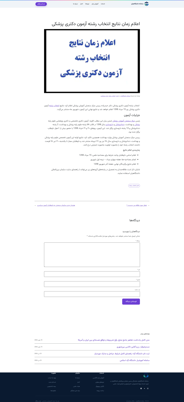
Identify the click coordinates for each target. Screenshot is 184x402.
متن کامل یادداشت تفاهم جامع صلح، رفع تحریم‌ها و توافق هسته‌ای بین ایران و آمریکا (114, 340)
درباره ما (77, 378)
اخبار (117, 96)
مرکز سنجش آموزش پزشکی (123, 121)
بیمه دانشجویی (51, 386)
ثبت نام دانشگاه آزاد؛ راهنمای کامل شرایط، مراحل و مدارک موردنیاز (122, 353)
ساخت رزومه (100, 391)
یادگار (36, 401)
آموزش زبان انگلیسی (98, 378)
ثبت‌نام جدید (52, 382)
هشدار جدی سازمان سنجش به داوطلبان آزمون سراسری (56, 205)
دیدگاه (138, 241)
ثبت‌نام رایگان (41, 4)
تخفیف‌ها (53, 391)
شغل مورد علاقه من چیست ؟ (137, 205)
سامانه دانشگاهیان (137, 4)
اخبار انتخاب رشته (134, 186)
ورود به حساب (52, 378)
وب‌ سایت (137, 290)
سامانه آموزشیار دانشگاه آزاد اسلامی (135, 360)
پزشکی (137, 124)
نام (138, 270)
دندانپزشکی (119, 124)
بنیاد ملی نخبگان (75, 391)
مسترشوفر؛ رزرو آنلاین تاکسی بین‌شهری (133, 346)
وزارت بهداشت (104, 96)
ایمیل (138, 280)
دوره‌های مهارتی (99, 382)
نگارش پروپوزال (100, 386)
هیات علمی (76, 386)
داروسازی (109, 124)
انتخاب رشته (112, 96)
